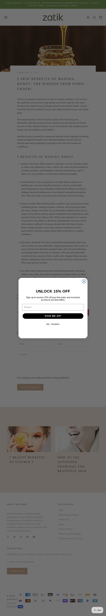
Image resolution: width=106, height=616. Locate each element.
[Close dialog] (84, 281)
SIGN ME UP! (53, 316)
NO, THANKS (53, 324)
